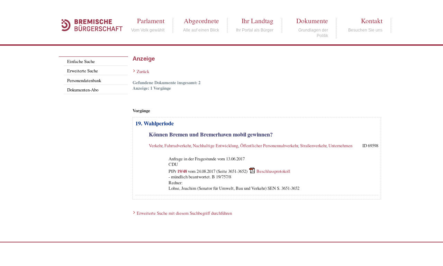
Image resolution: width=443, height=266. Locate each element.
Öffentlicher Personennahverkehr (269, 145)
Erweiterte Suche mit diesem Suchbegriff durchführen (184, 213)
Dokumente (312, 20)
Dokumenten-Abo (82, 90)
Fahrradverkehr (177, 145)
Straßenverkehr (313, 145)
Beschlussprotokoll (273, 171)
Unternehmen (340, 145)
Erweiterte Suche (82, 71)
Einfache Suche (81, 61)
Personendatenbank (84, 80)
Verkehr (155, 145)
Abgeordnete (201, 20)
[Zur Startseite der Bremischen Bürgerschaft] (88, 39)
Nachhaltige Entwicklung (215, 145)
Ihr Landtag (257, 20)
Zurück (143, 71)
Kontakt (371, 20)
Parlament (150, 20)
